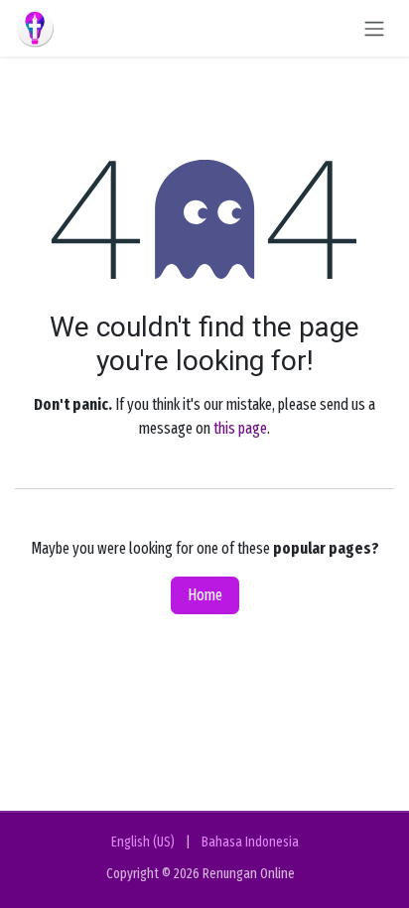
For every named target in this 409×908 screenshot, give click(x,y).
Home (205, 594)
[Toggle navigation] (374, 28)
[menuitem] (143, 842)
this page (240, 428)
